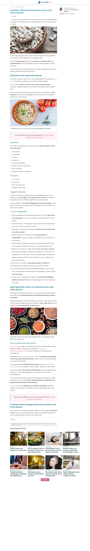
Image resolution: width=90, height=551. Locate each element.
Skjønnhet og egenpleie (51, 470)
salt (26, 249)
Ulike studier (13, 386)
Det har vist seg (14, 346)
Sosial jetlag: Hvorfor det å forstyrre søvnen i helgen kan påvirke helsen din (53, 450)
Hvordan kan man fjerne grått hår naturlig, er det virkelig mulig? (53, 474)
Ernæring (12, 446)
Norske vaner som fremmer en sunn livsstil (18, 449)
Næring (30, 470)
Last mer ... (45, 479)
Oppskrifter (12, 6)
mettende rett (29, 61)
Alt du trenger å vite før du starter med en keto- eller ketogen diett (36, 450)
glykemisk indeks (28, 356)
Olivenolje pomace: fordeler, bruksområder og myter (36, 474)
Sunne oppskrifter (21, 6)
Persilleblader (16, 179)
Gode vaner (48, 446)
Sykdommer (66, 446)
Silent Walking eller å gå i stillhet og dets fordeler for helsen (71, 474)
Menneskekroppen (15, 470)
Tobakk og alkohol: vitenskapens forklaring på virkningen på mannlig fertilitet (18, 474)
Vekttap (30, 446)
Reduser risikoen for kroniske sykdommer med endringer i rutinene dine (71, 450)
